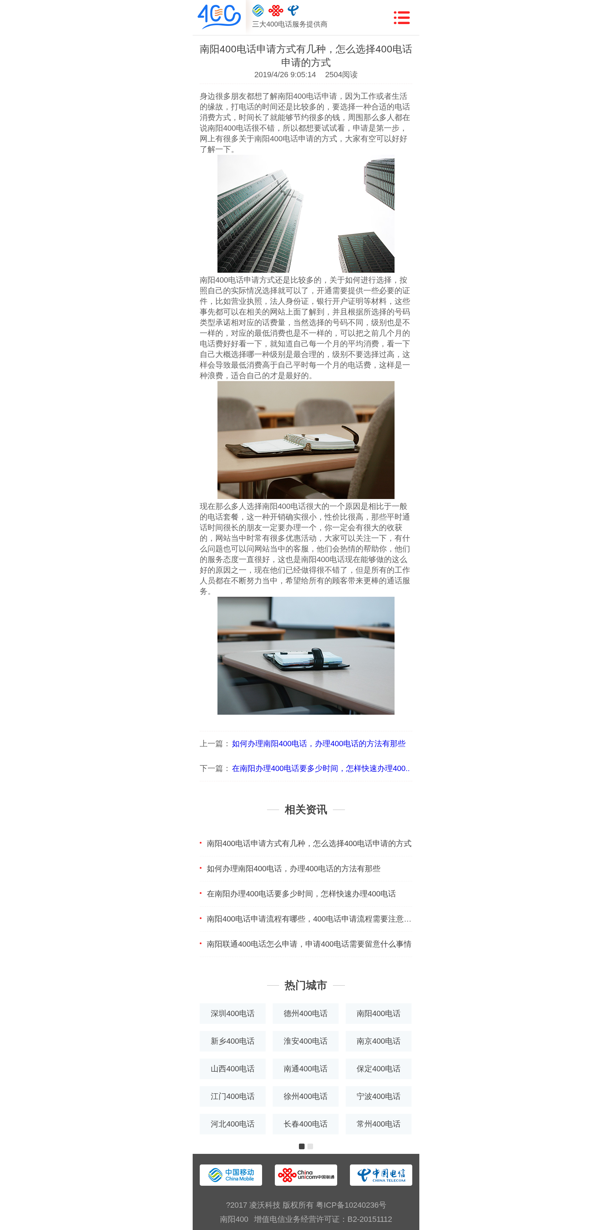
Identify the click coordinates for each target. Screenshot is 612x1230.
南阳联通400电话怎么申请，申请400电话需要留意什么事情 (309, 944)
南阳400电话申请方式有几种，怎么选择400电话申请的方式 (309, 843)
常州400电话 (379, 1124)
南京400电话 (379, 1041)
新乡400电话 (233, 1041)
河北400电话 (233, 1124)
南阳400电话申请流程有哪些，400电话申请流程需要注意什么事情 (309, 918)
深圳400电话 (233, 1013)
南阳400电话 (379, 1013)
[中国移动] (258, 10)
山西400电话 (233, 1068)
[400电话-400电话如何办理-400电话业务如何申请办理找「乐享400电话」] (219, 17)
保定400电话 (379, 1068)
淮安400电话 (306, 1041)
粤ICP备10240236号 (351, 1205)
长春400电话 (306, 1124)
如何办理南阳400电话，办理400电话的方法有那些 (319, 743)
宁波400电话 (379, 1096)
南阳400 (234, 1219)
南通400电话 (306, 1068)
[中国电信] (293, 10)
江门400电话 (233, 1096)
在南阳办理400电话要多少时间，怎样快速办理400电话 (301, 893)
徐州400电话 (306, 1096)
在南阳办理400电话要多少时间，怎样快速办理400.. (321, 768)
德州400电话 (306, 1013)
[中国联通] (276, 10)
